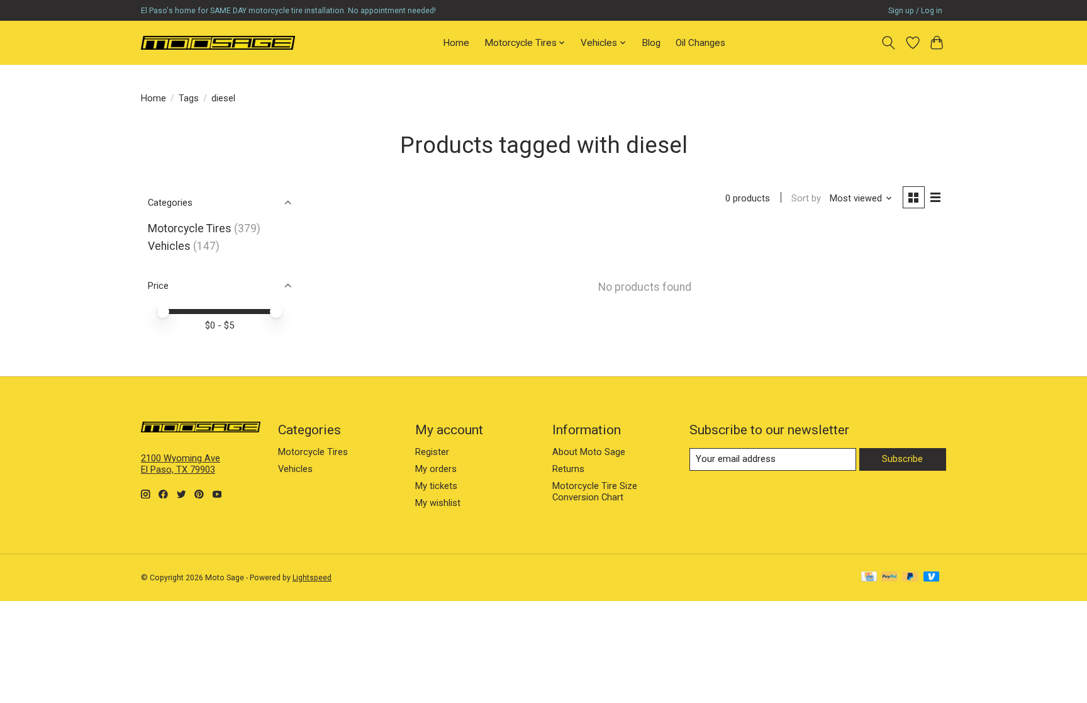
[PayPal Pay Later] (910, 577)
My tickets (436, 486)
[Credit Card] (869, 577)
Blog (651, 42)
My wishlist (437, 503)
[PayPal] (889, 577)
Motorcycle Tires (189, 228)
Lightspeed (312, 577)
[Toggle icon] (888, 42)
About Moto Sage (588, 452)
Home (456, 42)
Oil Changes (700, 42)
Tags (189, 98)
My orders (436, 469)
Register (432, 452)
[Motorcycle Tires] (218, 42)
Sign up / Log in (915, 10)
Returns (568, 469)
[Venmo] (931, 577)
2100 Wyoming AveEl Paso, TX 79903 (180, 464)
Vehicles (169, 246)
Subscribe (902, 458)
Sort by (806, 198)
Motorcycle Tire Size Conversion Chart (594, 491)
